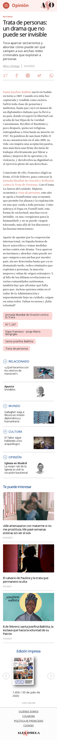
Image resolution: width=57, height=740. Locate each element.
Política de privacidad (28, 721)
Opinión (20, 5)
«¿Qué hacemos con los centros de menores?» (16, 370)
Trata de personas (16, 348)
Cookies (28, 725)
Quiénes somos (28, 711)
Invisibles (9, 389)
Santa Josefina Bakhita (17, 92)
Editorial (8, 16)
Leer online (28, 703)
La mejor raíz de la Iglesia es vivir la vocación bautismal (16, 469)
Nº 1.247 (10, 324)
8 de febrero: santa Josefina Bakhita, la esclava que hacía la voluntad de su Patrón (28, 629)
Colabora (28, 716)
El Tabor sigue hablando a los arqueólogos (13, 441)
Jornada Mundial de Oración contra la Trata (26, 316)
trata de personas (29, 192)
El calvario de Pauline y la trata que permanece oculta (25, 579)
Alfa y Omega (11, 66)
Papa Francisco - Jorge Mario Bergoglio (23, 333)
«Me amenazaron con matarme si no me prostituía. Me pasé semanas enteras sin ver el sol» (27, 529)
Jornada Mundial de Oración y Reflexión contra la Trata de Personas (28, 182)
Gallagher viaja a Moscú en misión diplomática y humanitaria (14, 416)
